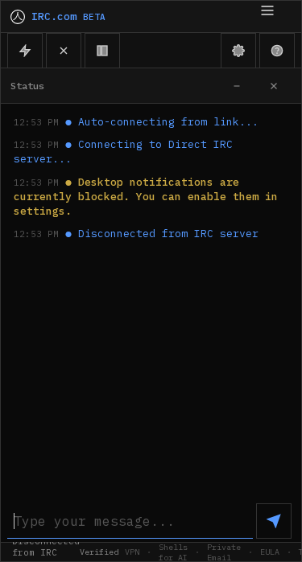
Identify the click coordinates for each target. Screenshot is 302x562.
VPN (132, 552)
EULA (269, 552)
